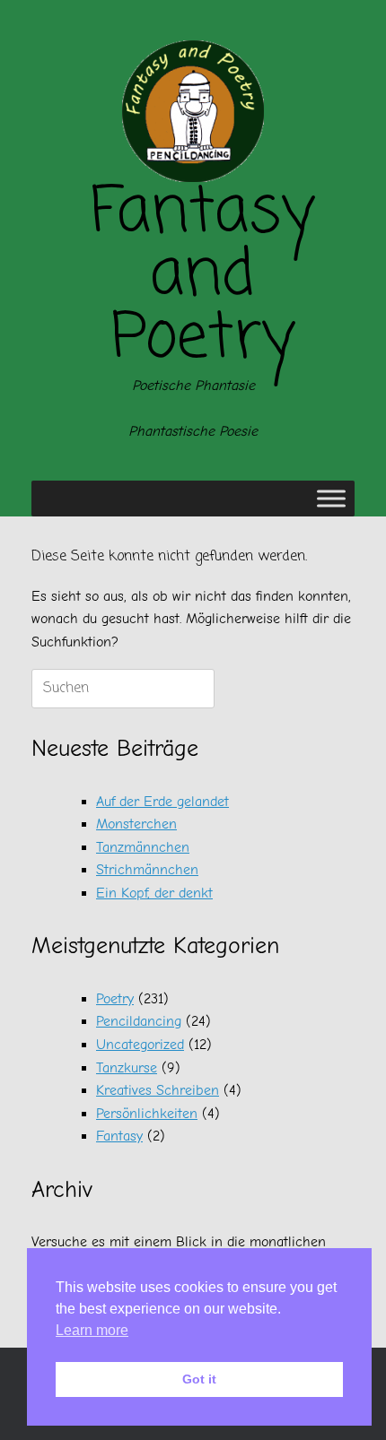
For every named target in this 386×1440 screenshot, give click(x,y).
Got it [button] (199, 1379)
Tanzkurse (126, 1068)
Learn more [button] (92, 1330)
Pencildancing (138, 1021)
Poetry (115, 999)
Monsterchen (136, 824)
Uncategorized (140, 1045)
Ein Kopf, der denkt (154, 893)
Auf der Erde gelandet (162, 802)
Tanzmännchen (142, 847)
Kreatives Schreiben (157, 1090)
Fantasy (119, 1136)
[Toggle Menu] (331, 498)
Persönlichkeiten (146, 1114)
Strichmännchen (147, 870)
